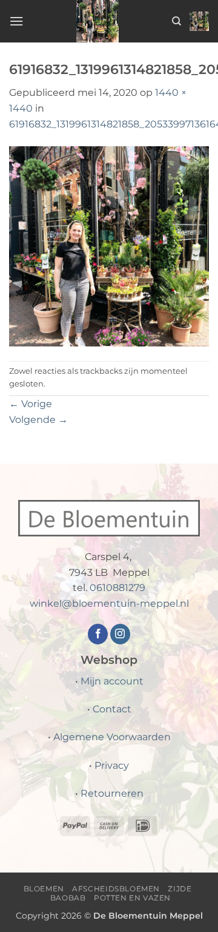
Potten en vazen (132, 897)
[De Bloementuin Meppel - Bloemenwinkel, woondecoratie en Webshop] (97, 21)
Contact (112, 709)
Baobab (68, 897)
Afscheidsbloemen (116, 888)
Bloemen (44, 888)
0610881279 (117, 587)
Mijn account (112, 681)
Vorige (30, 404)
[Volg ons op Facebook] (98, 634)
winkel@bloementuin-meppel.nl (109, 603)
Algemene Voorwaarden (112, 737)
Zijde (179, 888)
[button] (16, 21)
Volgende (38, 419)
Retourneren (112, 793)
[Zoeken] (176, 21)
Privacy (111, 765)
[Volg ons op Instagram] (120, 634)
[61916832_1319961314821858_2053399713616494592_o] (109, 245)
